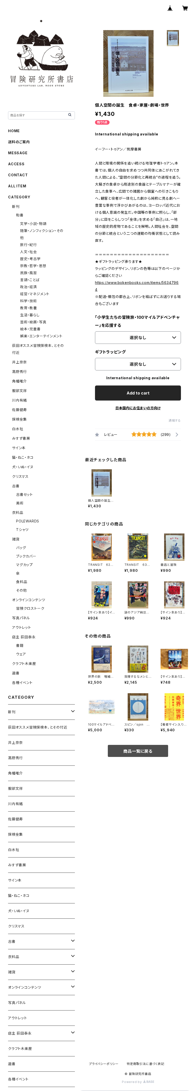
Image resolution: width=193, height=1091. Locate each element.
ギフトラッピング (110, 351)
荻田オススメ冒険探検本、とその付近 (37, 727)
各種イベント (22, 682)
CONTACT (18, 175)
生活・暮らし (30, 315)
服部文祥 (19, 390)
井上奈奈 (19, 362)
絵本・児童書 (30, 329)
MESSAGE (18, 153)
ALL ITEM (17, 186)
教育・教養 (28, 308)
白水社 (17, 429)
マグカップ (24, 565)
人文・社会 (28, 252)
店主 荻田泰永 (24, 637)
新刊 (16, 206)
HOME (14, 131)
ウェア (21, 654)
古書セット (24, 494)
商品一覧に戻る (138, 751)
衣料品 (17, 512)
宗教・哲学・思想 (33, 266)
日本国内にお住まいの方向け (138, 408)
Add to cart (138, 393)
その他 (21, 590)
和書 (20, 215)
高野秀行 (19, 371)
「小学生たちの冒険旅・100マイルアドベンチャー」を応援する (137, 321)
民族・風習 (28, 273)
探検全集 (19, 419)
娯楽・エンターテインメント (41, 336)
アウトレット (21, 627)
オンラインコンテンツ (28, 600)
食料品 (21, 582)
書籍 (20, 645)
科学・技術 (28, 301)
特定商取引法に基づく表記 (145, 1064)
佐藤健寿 (19, 410)
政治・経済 (28, 287)
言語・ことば (30, 280)
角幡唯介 (19, 381)
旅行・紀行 (28, 245)
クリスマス (20, 476)
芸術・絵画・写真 (33, 322)
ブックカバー (26, 556)
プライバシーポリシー (104, 1064)
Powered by (132, 1082)
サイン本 (19, 448)
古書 (16, 486)
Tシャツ (22, 529)
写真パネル (21, 618)
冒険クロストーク (30, 608)
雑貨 (16, 539)
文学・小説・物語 (33, 223)
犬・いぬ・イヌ (22, 467)
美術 (20, 503)
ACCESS (16, 164)
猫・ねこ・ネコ (23, 457)
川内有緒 (19, 400)
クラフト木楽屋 (24, 663)
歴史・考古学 (30, 259)
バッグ (21, 548)
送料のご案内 (19, 142)
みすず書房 (21, 438)
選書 (16, 673)
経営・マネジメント (35, 294)
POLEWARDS (27, 521)
